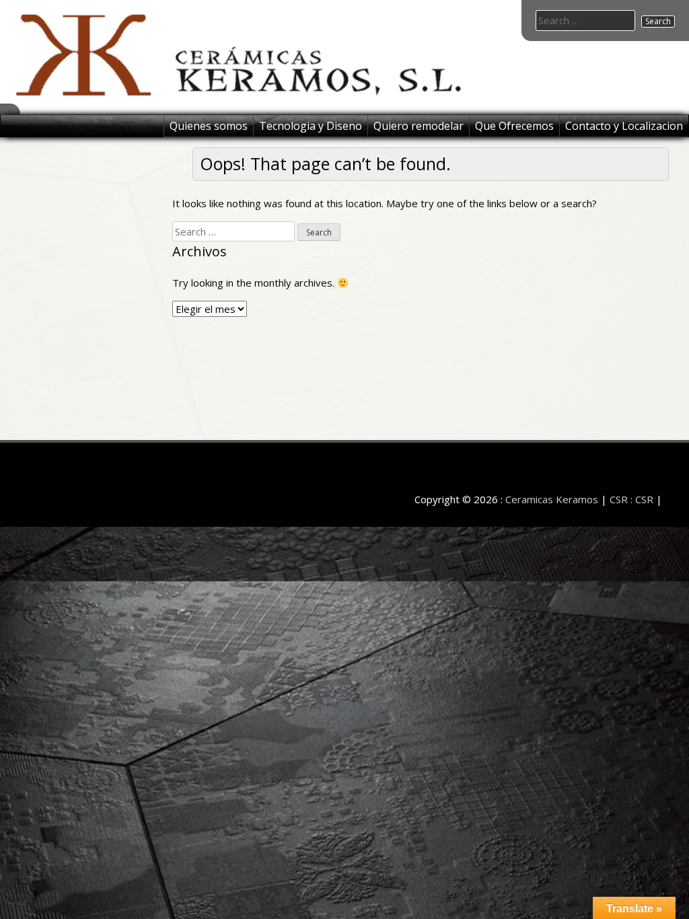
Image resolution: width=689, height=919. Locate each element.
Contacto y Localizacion (624, 125)
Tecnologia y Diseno (310, 125)
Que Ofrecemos (514, 125)
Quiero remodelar (418, 125)
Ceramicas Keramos (551, 499)
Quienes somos (209, 125)
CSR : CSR (631, 499)
